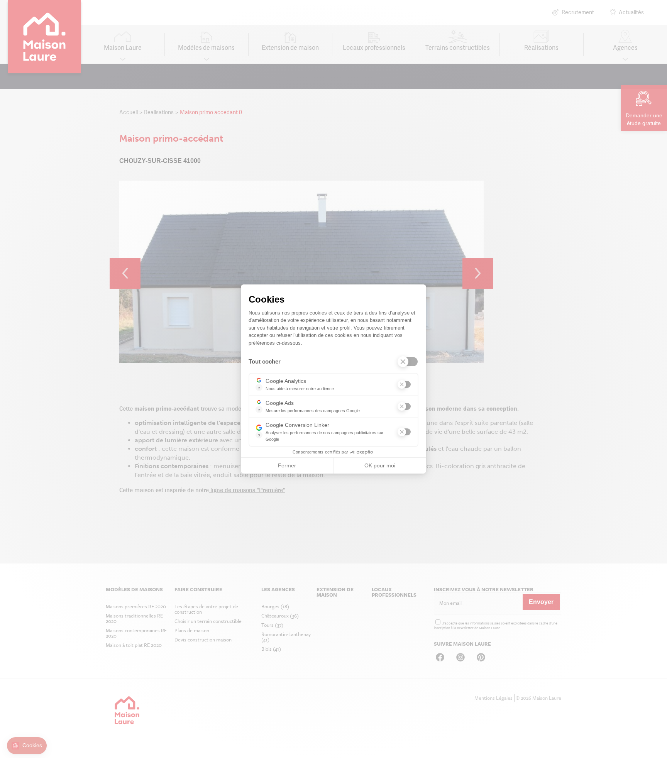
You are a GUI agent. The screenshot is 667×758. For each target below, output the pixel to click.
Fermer (287, 465)
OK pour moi (379, 465)
